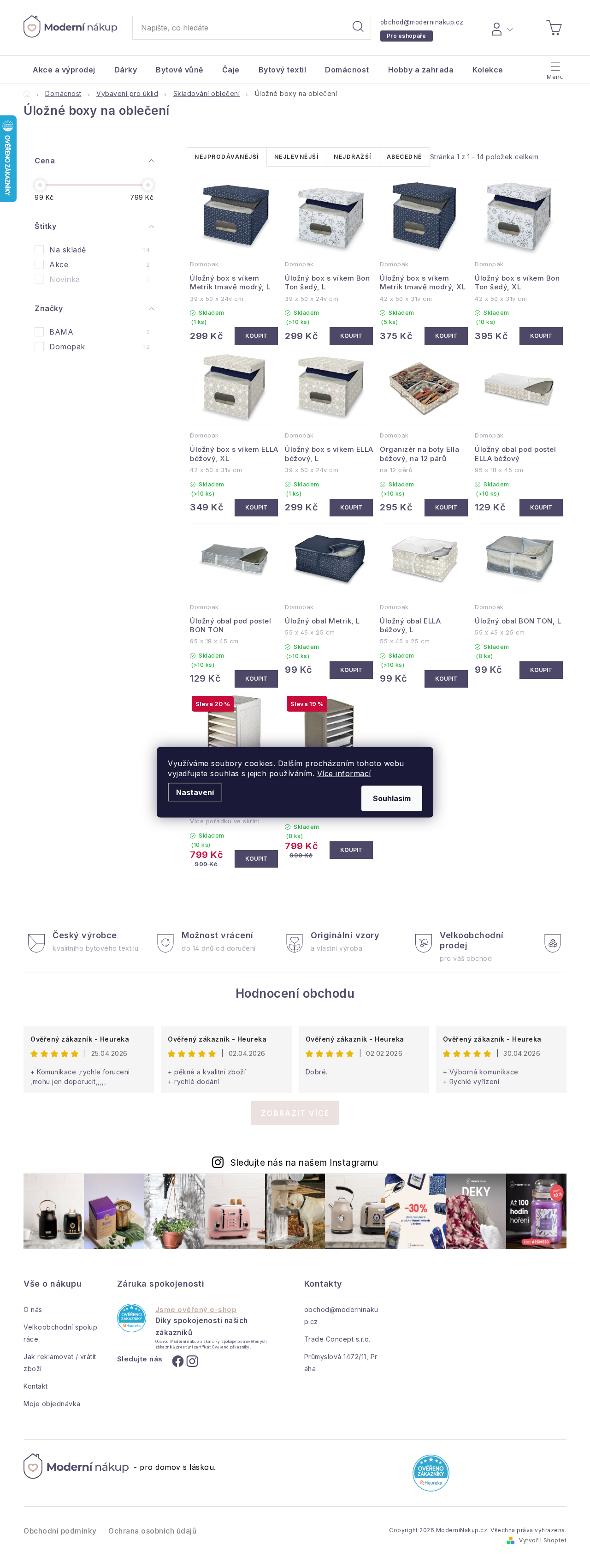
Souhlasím (392, 798)
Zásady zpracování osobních (379, 895)
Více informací (344, 773)
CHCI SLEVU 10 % (379, 861)
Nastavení (195, 792)
